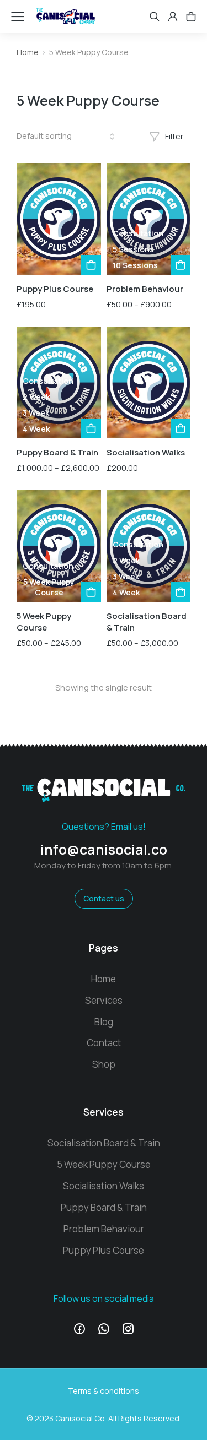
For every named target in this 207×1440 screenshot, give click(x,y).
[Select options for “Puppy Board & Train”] (91, 428)
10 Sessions (135, 265)
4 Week (36, 428)
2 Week (36, 397)
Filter (174, 136)
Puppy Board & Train (57, 452)
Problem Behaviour (145, 289)
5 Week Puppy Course (49, 587)
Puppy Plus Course (55, 289)
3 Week (36, 412)
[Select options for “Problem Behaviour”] (180, 265)
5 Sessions (133, 249)
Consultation (138, 233)
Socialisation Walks (146, 452)
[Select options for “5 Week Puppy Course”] (91, 592)
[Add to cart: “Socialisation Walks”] (180, 428)
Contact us (103, 898)
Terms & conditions (103, 1390)
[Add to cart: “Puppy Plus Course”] (91, 265)
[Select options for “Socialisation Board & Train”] (180, 592)
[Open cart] (191, 16)
